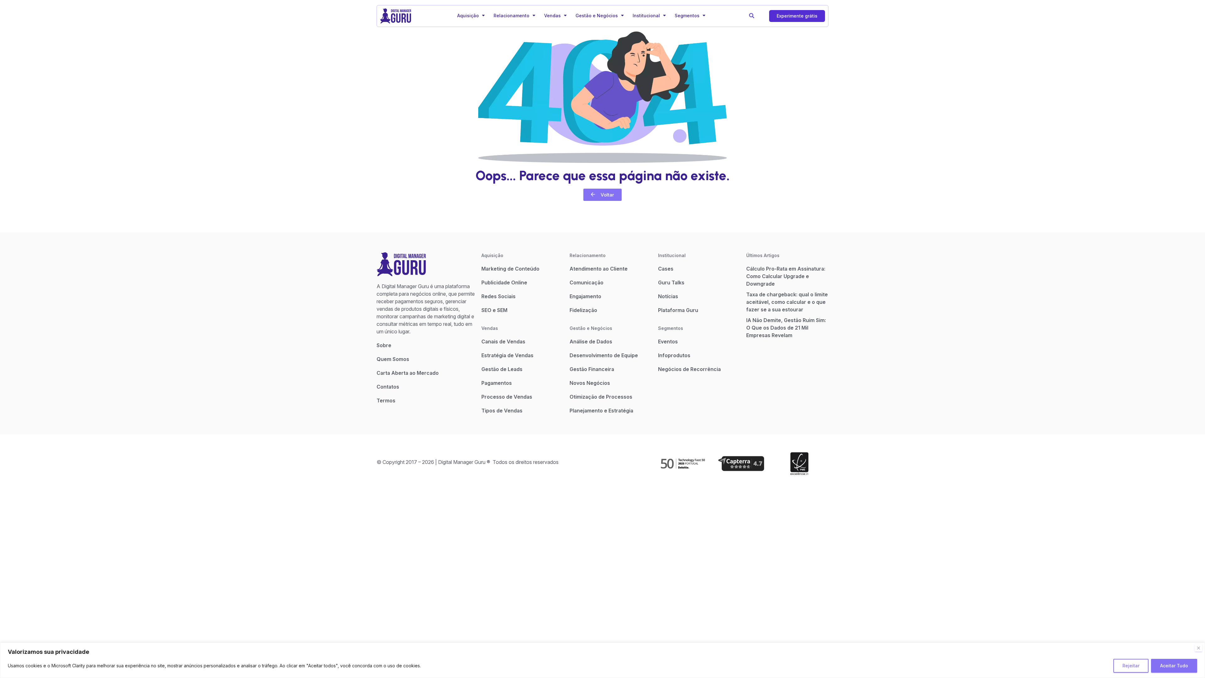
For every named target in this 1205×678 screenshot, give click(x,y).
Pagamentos (496, 383)
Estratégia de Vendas (507, 355)
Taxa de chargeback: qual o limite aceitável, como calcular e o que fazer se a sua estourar (787, 302)
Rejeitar (1130, 665)
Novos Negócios (590, 383)
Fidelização (583, 310)
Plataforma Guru (678, 310)
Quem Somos (393, 359)
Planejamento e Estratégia (601, 410)
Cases (665, 269)
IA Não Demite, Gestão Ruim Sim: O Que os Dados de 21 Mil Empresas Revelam (786, 327)
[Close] (1198, 648)
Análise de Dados (591, 341)
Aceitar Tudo (1174, 665)
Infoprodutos (674, 355)
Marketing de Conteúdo (510, 269)
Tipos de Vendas (501, 410)
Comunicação (586, 282)
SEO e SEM (494, 310)
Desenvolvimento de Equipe (604, 355)
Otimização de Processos (601, 397)
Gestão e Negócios (597, 15)
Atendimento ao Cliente (599, 269)
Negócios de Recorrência (689, 369)
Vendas (552, 15)
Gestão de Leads (501, 369)
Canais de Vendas (503, 341)
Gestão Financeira (592, 369)
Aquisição (468, 15)
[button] (751, 16)
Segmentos (687, 15)
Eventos (668, 341)
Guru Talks (671, 282)
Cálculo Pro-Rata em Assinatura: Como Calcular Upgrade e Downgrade (785, 276)
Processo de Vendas (506, 397)
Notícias (668, 296)
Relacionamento (511, 15)
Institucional (646, 15)
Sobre (384, 345)
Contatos (388, 387)
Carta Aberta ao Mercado (408, 373)
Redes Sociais (498, 296)
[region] (602, 660)
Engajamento (585, 296)
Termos (386, 400)
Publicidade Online (504, 282)
